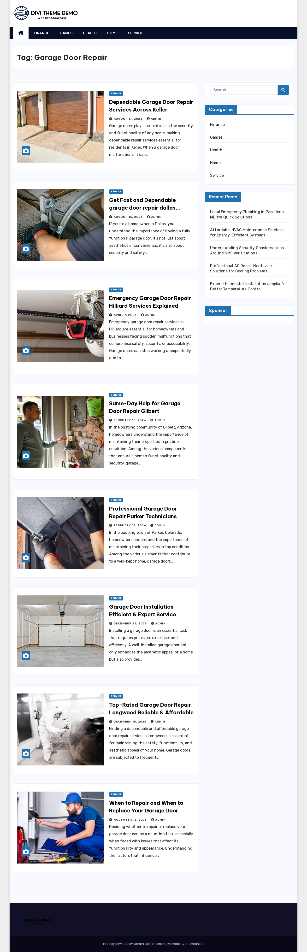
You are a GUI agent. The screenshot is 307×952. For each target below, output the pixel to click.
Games (66, 33)
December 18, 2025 (130, 721)
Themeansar (194, 944)
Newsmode (171, 944)
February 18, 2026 (130, 420)
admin (156, 118)
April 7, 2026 (126, 315)
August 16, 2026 (129, 216)
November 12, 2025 (131, 819)
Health (90, 33)
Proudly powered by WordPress (126, 944)
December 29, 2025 (131, 623)
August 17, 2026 (128, 118)
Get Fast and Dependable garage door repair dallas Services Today (142, 208)
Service (135, 33)
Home (112, 33)
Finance (41, 33)
